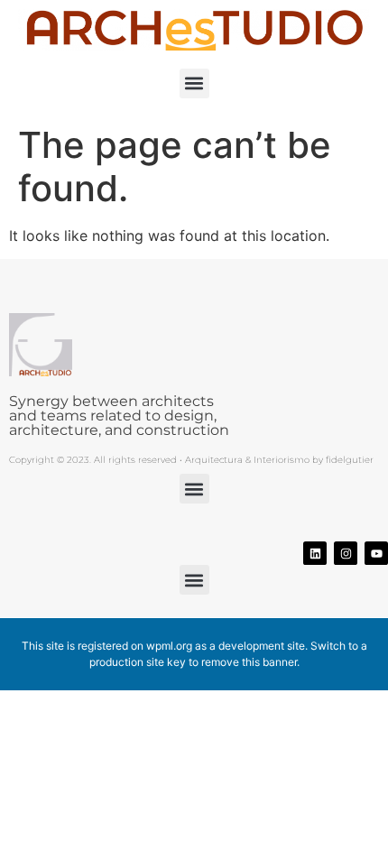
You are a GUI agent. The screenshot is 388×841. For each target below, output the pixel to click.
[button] (194, 83)
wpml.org (169, 645)
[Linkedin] (315, 553)
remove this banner (249, 662)
